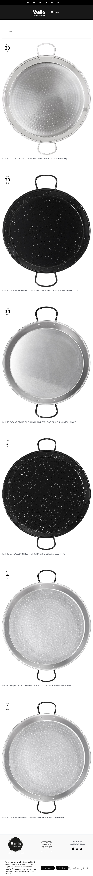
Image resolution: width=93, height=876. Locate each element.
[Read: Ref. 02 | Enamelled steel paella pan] (46, 494)
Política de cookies (77, 851)
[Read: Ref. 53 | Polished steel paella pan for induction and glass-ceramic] (46, 362)
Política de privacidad (16, 853)
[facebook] (74, 848)
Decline (62, 868)
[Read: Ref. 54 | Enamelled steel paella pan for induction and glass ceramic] (46, 230)
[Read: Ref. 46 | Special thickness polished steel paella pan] (46, 625)
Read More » (7, 164)
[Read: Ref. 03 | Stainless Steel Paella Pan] (46, 99)
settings (8, 873)
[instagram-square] (78, 848)
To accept (47, 868)
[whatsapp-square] (81, 848)
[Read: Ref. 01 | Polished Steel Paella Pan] (46, 757)
